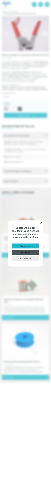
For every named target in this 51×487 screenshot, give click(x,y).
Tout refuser (25, 252)
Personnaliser (25, 258)
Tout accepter (25, 246)
